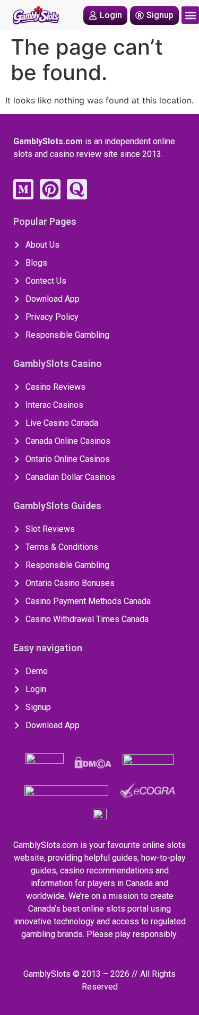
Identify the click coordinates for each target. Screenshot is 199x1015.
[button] (190, 15)
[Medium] (23, 189)
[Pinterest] (50, 189)
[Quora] (77, 189)
